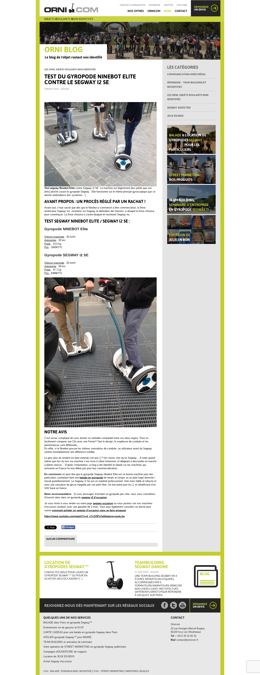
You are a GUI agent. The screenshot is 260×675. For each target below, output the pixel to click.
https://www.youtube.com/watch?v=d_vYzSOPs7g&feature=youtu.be (84, 516)
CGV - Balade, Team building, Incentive (67, 671)
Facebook (154, 5)
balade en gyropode (91, 477)
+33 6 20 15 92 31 (186, 635)
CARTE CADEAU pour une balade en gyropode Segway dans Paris (80, 632)
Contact (181, 11)
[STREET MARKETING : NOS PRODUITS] (191, 169)
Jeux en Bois (175, 115)
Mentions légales (137, 671)
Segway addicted (179, 107)
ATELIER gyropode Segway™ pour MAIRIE (67, 637)
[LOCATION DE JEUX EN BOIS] (191, 229)
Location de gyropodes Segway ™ (66, 564)
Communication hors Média (186, 74)
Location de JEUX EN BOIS (58, 656)
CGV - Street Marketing (109, 671)
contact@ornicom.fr (132, 5)
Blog (167, 11)
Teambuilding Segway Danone (151, 564)
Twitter (168, 5)
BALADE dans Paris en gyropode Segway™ (67, 622)
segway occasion (103, 503)
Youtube (182, 5)
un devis (201, 8)
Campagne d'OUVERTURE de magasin (65, 651)
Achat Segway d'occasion (57, 661)
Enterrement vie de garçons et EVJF (63, 627)
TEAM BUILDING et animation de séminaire (67, 642)
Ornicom (154, 11)
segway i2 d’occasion (94, 497)
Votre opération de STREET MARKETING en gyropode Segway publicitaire (84, 646)
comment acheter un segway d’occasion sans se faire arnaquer (89, 510)
